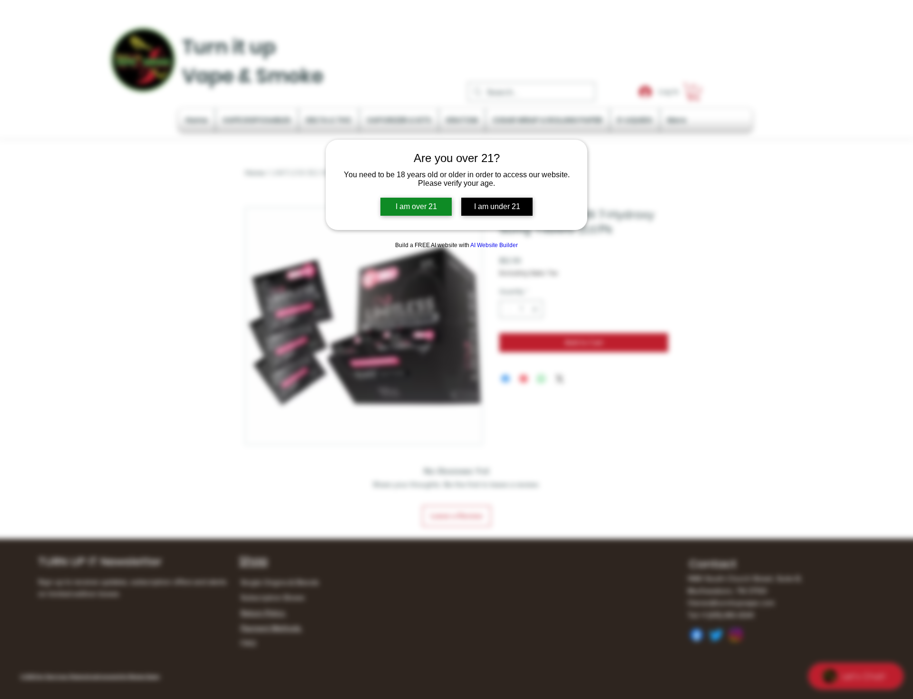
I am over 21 (416, 206)
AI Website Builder (494, 245)
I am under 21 (497, 206)
